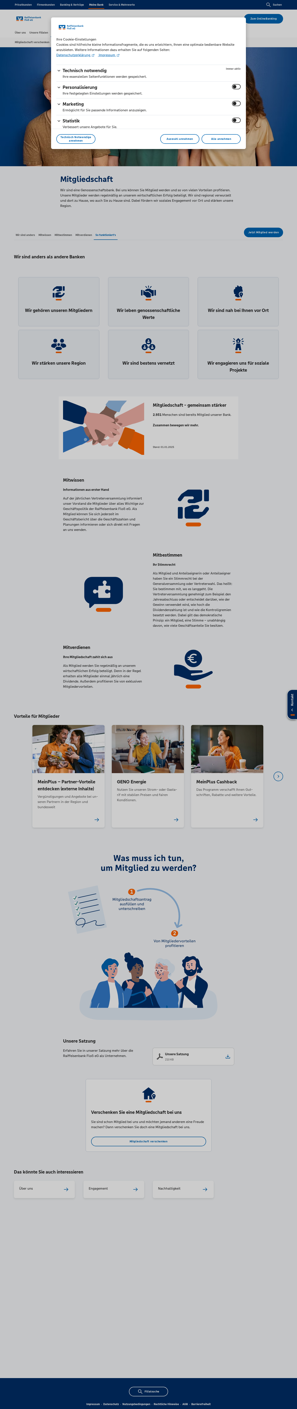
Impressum (107, 55)
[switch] (236, 86)
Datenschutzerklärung (73, 55)
